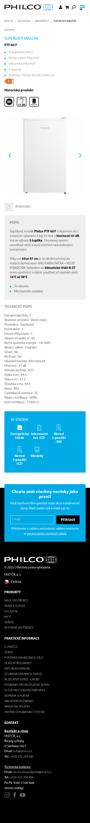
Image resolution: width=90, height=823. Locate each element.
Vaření (9, 622)
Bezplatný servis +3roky (22, 679)
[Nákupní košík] (67, 7)
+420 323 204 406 (21, 777)
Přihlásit (68, 520)
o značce (11, 647)
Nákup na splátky (17, 706)
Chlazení (24, 21)
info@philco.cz (22, 751)
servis (8, 652)
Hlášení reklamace (18, 663)
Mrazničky (42, 21)
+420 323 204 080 (21, 756)
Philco (8, 21)
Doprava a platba (16, 696)
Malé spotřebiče (16, 600)
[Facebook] (14, 796)
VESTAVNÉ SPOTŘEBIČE (19, 628)
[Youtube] (22, 796)
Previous (10, 155)
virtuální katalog (17, 668)
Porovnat (23, 206)
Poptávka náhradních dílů (23, 658)
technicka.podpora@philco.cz (33, 772)
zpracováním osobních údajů (47, 533)
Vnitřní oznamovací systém (24, 712)
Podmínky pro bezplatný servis (27, 685)
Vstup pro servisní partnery (24, 690)
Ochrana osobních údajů (23, 674)
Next (80, 155)
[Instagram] (7, 796)
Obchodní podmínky (19, 701)
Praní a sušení (14, 606)
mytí (7, 617)
